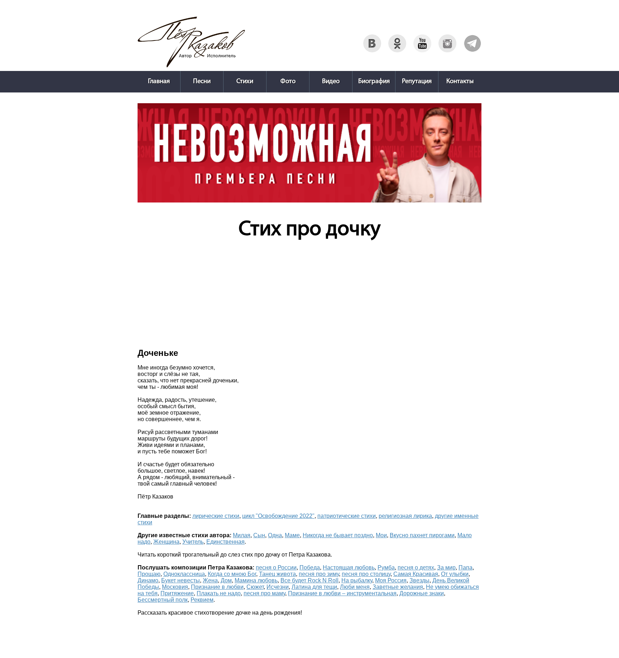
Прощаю (149, 574)
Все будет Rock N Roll (309, 580)
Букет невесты (180, 580)
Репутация (417, 81)
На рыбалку (356, 580)
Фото (288, 81)
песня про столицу (366, 574)
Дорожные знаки (421, 593)
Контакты (460, 81)
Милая (241, 535)
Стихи (244, 81)
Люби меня (355, 587)
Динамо (148, 580)
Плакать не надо (219, 593)
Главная (159, 81)
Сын (259, 535)
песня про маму (264, 593)
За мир (446, 567)
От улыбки (455, 574)
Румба (386, 567)
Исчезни (278, 587)
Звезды (419, 580)
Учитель (192, 542)
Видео (331, 81)
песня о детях (416, 567)
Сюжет (255, 587)
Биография (374, 81)
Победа (309, 567)
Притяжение (177, 593)
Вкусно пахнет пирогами (422, 535)
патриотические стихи (346, 516)
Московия (175, 587)
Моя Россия (391, 580)
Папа (465, 567)
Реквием (202, 600)
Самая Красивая (415, 574)
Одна (275, 535)
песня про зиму (319, 574)
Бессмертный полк (163, 600)
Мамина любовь (256, 580)
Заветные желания (398, 587)
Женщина (166, 542)
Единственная (225, 542)
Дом (226, 580)
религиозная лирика (405, 516)
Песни (202, 81)
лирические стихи (215, 516)
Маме (292, 535)
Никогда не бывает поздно (338, 535)
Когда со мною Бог (232, 574)
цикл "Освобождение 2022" (278, 516)
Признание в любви (217, 587)
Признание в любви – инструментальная (342, 593)
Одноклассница (184, 574)
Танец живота (277, 574)
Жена (210, 580)
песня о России (276, 567)
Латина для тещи (314, 587)
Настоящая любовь (349, 567)
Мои (381, 535)
